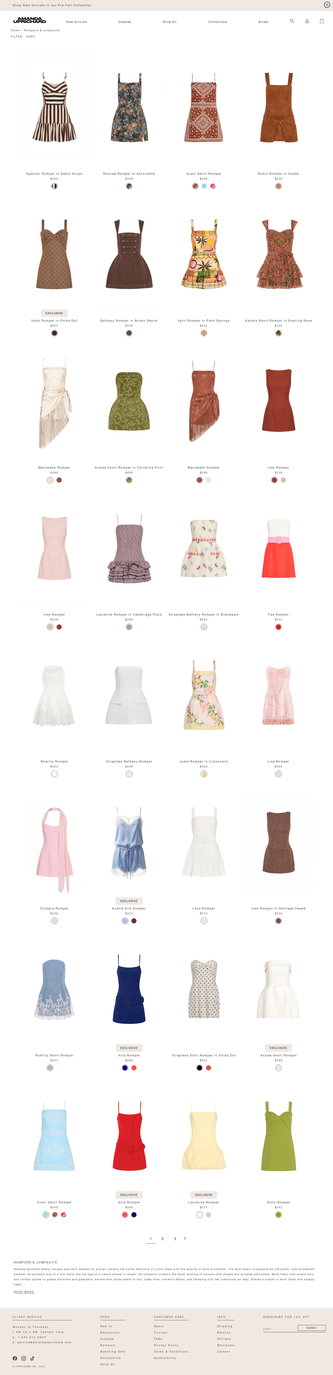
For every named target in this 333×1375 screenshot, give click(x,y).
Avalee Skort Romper (278, 1055)
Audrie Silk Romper (129, 908)
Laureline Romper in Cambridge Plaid (129, 614)
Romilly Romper (54, 761)
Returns (224, 1332)
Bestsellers (110, 1332)
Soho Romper (278, 1202)
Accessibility (165, 1357)
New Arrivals (76, 21)
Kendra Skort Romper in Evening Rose (278, 320)
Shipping (225, 1325)
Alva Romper (129, 1055)
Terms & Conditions (171, 1351)
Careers (223, 1351)
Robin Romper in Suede (278, 173)
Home (15, 29)
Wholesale (226, 1345)
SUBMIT (311, 1327)
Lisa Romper (278, 761)
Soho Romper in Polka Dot (54, 320)
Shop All (170, 21)
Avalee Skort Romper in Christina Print (129, 467)
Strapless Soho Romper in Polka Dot (204, 1055)
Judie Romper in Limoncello (203, 761)
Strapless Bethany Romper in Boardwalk (204, 614)
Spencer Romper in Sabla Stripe (54, 173)
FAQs (158, 1338)
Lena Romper (204, 908)
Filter (16, 36)
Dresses (124, 21)
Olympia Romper (54, 908)
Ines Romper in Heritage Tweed (278, 908)
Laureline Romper (203, 1202)
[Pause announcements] (327, 5)
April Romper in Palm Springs (204, 320)
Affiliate (224, 1338)
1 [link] (151, 1239)
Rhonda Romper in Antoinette (129, 173)
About (159, 1325)
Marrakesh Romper (54, 467)
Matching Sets (113, 1351)
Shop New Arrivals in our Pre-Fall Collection (52, 5)
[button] (320, 18)
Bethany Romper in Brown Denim (129, 320)
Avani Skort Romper (203, 173)
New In (106, 1325)
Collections (217, 21)
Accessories (110, 1357)
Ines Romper (278, 467)
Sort (30, 36)
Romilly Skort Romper (54, 1055)
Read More (24, 1291)
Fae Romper (278, 614)
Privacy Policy (166, 1345)
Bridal (263, 21)
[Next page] (185, 1238)
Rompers (108, 1345)
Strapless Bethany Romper (129, 761)
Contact (161, 1332)
